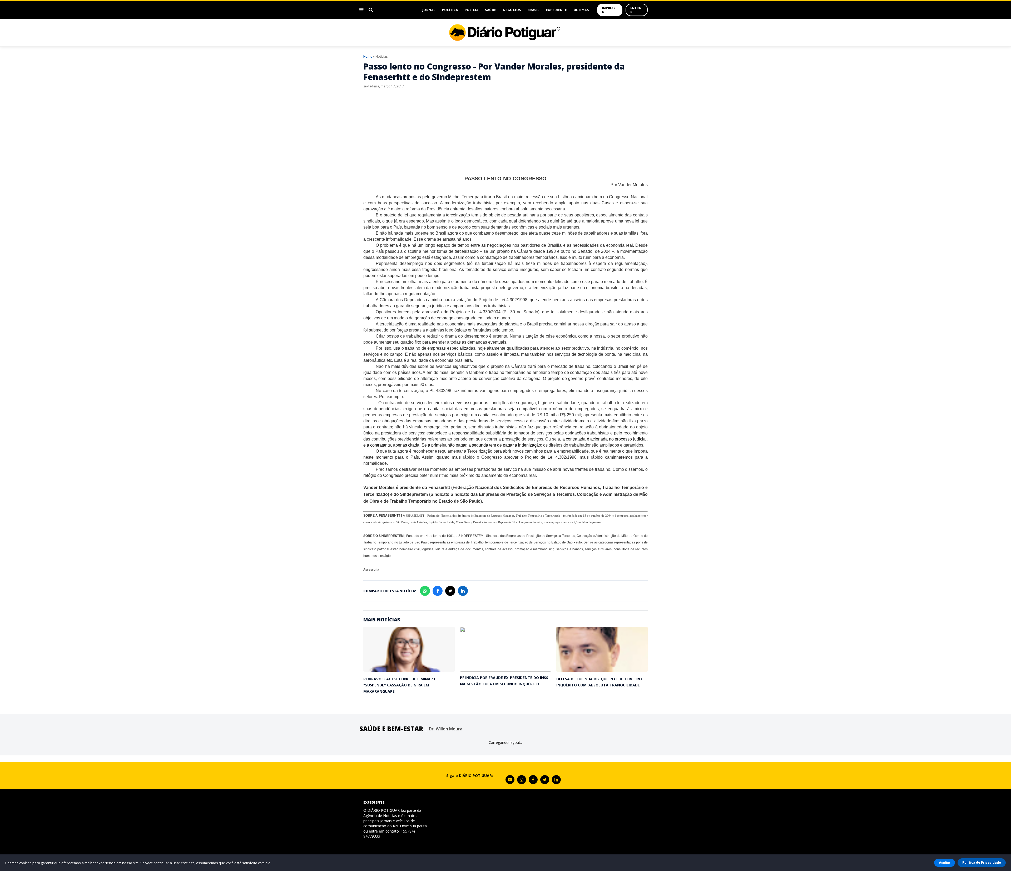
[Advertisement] (505, 133)
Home (367, 56)
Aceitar (944, 863)
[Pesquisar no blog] (371, 9)
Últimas (581, 10)
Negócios (512, 10)
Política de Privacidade (981, 862)
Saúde (490, 10)
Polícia (472, 10)
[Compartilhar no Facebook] (438, 591)
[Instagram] (521, 779)
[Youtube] (510, 779)
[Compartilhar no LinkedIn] (463, 591)
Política (450, 10)
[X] (544, 779)
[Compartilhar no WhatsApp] (425, 591)
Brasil (533, 10)
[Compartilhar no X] (450, 591)
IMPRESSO (608, 10)
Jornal (428, 10)
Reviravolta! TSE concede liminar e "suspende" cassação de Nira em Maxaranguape (399, 685)
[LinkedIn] (556, 779)
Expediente (556, 10)
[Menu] (361, 9)
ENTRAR (635, 10)
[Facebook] (533, 779)
